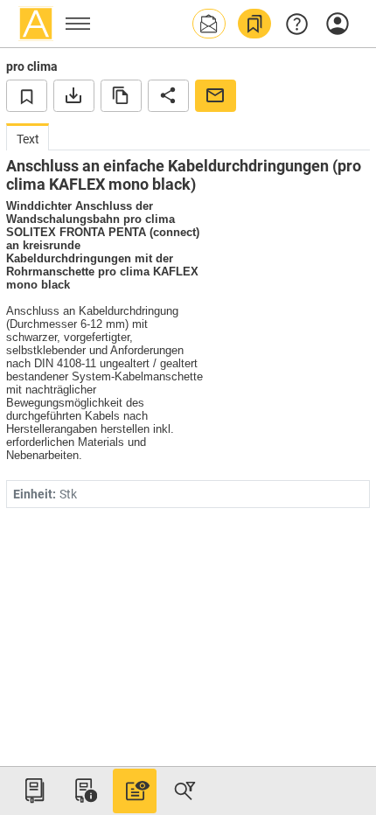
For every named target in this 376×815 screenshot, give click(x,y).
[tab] (27, 136)
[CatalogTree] (34, 790)
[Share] (168, 95)
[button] (209, 23)
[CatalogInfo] (84, 790)
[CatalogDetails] (135, 790)
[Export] (73, 95)
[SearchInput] (184, 790)
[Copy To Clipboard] (121, 95)
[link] (254, 23)
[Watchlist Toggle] (26, 95)
